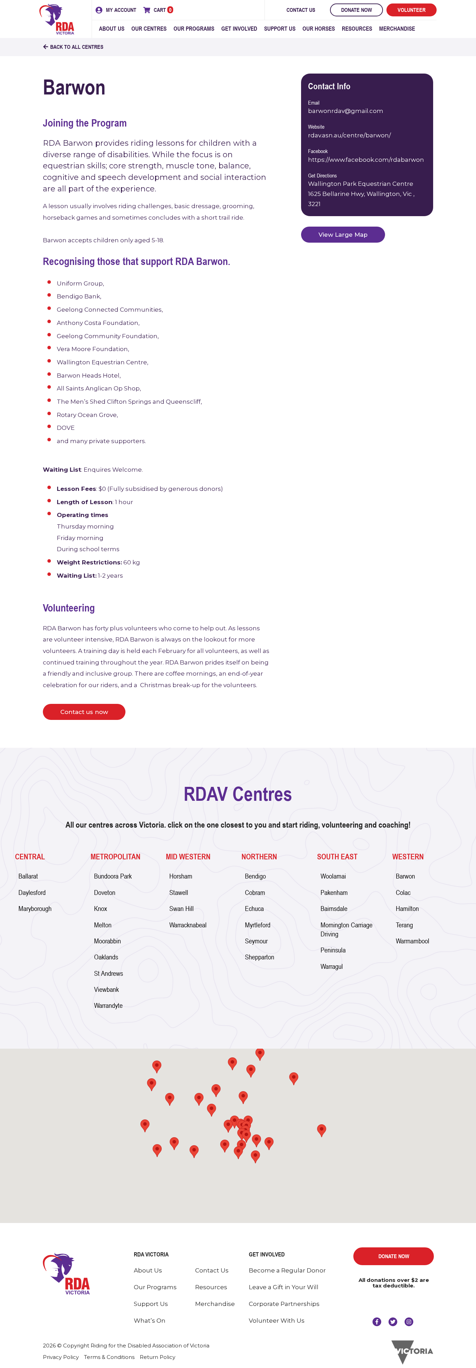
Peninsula (333, 950)
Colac (403, 892)
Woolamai (333, 876)
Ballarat (28, 876)
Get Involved (239, 28)
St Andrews (108, 973)
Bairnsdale (334, 908)
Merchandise (397, 28)
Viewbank (106, 989)
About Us (111, 28)
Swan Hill (181, 908)
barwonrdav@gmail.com (345, 110)
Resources (357, 28)
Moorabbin (107, 941)
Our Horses (318, 28)
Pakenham (334, 892)
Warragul (332, 966)
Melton (103, 925)
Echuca (254, 908)
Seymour (256, 941)
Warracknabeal (188, 925)
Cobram (255, 892)
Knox (100, 908)
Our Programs (194, 28)
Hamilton (407, 908)
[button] (255, 1156)
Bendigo (255, 876)
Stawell (178, 892)
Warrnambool (412, 941)
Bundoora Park (113, 876)
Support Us (279, 28)
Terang (404, 925)
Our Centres (149, 28)
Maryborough (35, 908)
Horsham (180, 876)
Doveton (104, 892)
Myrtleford (257, 925)
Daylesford (32, 892)
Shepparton (259, 957)
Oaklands (106, 957)
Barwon (405, 876)
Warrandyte (108, 1005)
